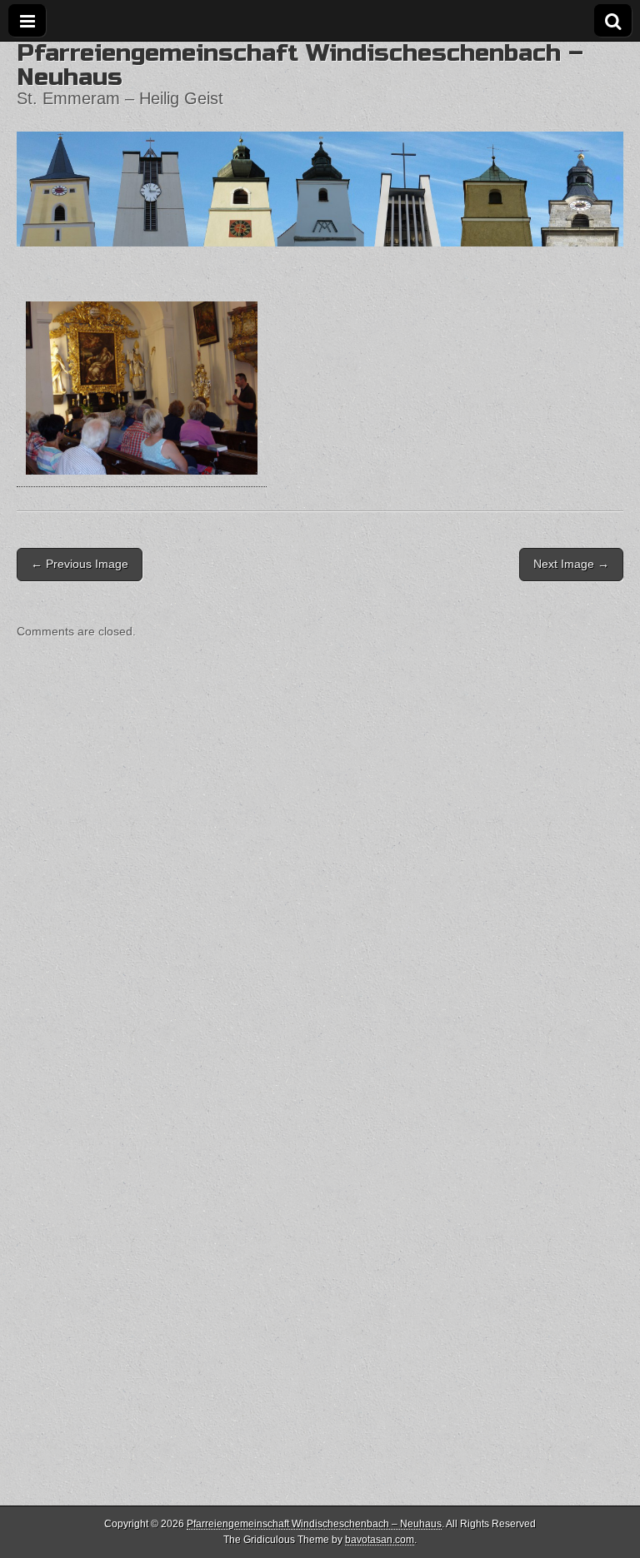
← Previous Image (79, 563)
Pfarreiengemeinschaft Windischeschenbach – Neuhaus (300, 65)
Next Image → (571, 563)
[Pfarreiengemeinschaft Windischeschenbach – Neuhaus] (320, 144)
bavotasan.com (379, 1540)
